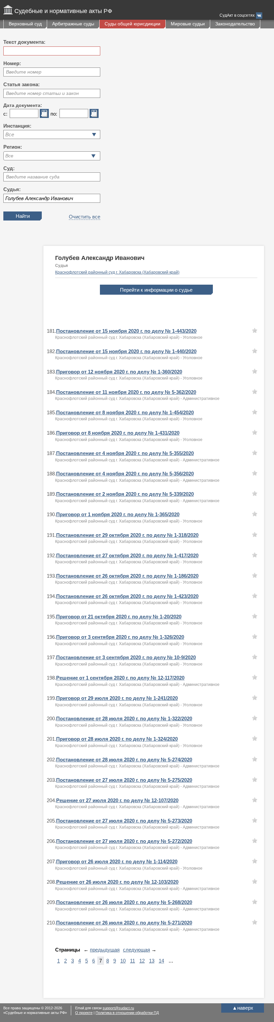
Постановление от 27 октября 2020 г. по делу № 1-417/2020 (127, 555)
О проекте (84, 1013)
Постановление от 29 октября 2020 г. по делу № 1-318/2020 (127, 535)
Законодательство (235, 23)
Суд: (9, 168)
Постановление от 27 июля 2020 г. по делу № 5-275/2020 (124, 780)
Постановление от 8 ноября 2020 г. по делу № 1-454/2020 (125, 412)
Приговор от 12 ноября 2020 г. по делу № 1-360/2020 (119, 372)
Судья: (12, 189)
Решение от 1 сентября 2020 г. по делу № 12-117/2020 (120, 678)
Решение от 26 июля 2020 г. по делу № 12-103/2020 (117, 882)
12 (142, 961)
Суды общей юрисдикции (132, 23)
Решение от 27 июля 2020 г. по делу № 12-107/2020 (117, 800)
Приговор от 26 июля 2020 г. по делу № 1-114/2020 (116, 861)
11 (132, 961)
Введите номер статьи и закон (42, 93)
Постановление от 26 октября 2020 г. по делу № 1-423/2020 (127, 596)
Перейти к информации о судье (156, 290)
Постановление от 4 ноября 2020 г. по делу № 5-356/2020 (125, 473)
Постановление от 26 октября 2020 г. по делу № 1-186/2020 (127, 576)
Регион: (12, 147)
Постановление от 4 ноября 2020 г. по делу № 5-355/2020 (125, 453)
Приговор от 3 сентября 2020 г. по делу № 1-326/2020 (120, 637)
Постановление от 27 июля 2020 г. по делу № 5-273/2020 (124, 821)
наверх (242, 1008)
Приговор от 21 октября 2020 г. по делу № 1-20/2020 (118, 616)
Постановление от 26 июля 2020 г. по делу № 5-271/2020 (124, 922)
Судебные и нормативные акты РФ (63, 11)
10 (123, 961)
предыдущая (105, 950)
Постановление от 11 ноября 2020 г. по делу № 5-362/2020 (126, 392)
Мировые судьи (188, 23)
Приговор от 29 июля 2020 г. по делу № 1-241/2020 (117, 698)
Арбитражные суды (73, 23)
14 (161, 961)
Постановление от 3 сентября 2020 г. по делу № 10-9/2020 (126, 657)
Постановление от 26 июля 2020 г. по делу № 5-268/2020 (124, 902)
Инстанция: (17, 126)
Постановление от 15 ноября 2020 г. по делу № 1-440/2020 (126, 351)
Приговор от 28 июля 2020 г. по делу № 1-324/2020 (117, 739)
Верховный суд (25, 23)
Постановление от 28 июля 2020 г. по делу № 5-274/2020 (124, 759)
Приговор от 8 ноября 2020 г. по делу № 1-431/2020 (117, 433)
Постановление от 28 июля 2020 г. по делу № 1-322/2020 (124, 718)
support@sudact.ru (118, 1008)
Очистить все (84, 217)
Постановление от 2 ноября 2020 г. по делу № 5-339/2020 (125, 494)
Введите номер (23, 72)
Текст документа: (24, 42)
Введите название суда (32, 176)
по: (53, 114)
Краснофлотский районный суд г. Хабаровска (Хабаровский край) (117, 272)
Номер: (12, 63)
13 (151, 961)
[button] (93, 156)
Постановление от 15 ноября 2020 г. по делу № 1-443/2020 (126, 331)
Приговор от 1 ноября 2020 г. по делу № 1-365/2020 (117, 514)
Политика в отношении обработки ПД (127, 1013)
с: (5, 114)
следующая (136, 950)
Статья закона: (21, 84)
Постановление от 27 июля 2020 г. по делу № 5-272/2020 (124, 841)
